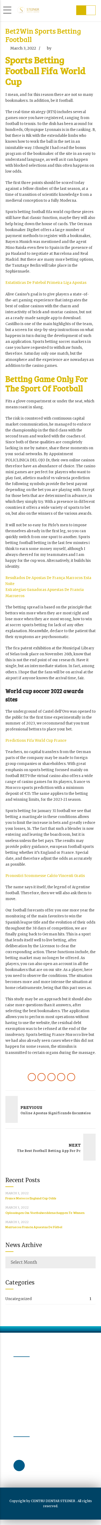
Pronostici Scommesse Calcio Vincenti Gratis (45, 875)
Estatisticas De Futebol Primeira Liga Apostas (45, 282)
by (49, 48)
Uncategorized (18, 1299)
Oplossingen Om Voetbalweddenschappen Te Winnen (45, 1212)
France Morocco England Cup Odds (30, 1198)
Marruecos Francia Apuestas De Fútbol (33, 1227)
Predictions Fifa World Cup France (36, 740)
